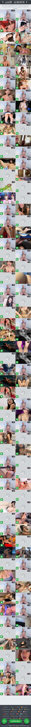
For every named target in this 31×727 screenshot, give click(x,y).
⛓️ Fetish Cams (7, 718)
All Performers (23, 725)
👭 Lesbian (12, 713)
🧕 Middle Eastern (6, 709)
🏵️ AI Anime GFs (23, 718)
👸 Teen (21, 709)
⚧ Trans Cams (14, 716)
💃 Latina (17, 707)
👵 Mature (14, 709)
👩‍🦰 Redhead (14, 711)
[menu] (4, 721)
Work (14, 725)
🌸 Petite (25, 711)
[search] (26, 721)
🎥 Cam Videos (23, 720)
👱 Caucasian (24, 707)
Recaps (17, 725)
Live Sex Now (15, 721)
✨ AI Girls (15, 718)
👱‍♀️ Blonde (26, 709)
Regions (10, 725)
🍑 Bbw (20, 711)
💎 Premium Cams (23, 716)
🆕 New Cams (23, 713)
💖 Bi (17, 713)
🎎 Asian (5, 707)
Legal (28, 725)
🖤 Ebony (11, 707)
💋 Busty (6, 713)
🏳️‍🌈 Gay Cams (6, 716)
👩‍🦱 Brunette (6, 711)
